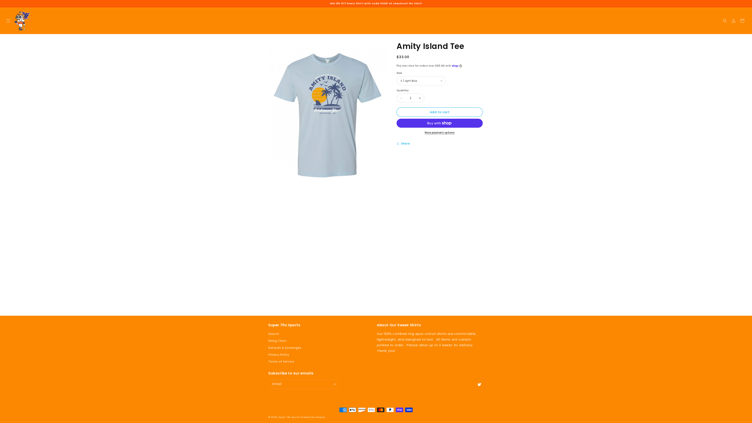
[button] (8, 20)
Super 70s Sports (289, 417)
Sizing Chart (277, 341)
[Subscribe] (334, 384)
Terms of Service (281, 361)
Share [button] (405, 144)
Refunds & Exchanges (284, 348)
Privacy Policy (278, 355)
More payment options (440, 132)
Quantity (403, 90)
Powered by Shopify (312, 417)
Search (273, 334)
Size (399, 73)
